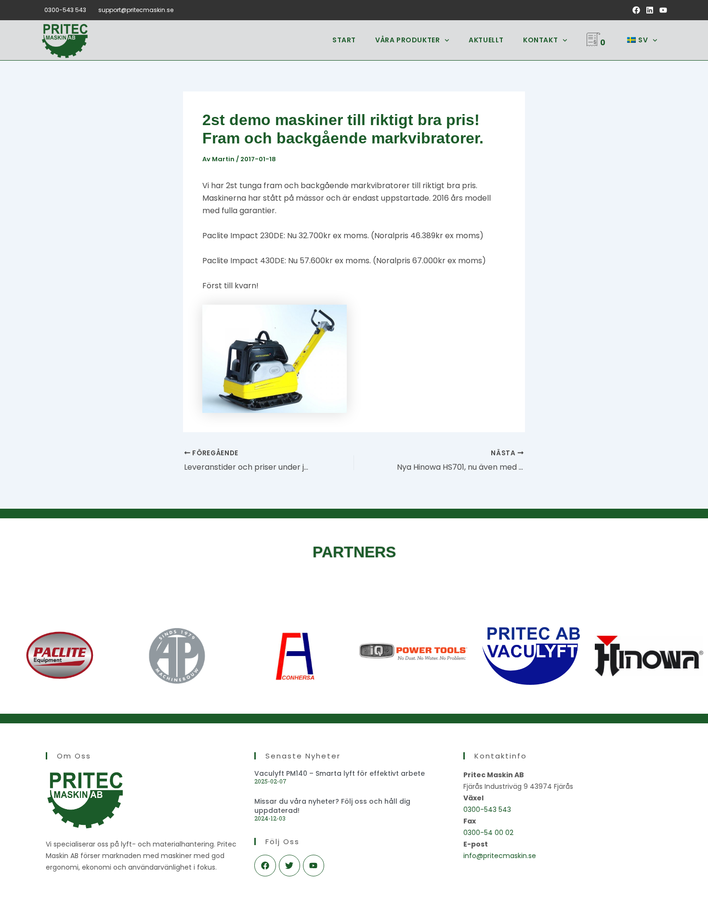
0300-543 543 (65, 10)
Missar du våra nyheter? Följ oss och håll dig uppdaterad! (332, 805)
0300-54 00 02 (488, 832)
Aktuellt (486, 40)
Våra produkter (407, 40)
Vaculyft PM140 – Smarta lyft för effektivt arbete (339, 773)
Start (344, 40)
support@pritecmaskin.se (135, 10)
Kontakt (540, 40)
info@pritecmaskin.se (499, 855)
